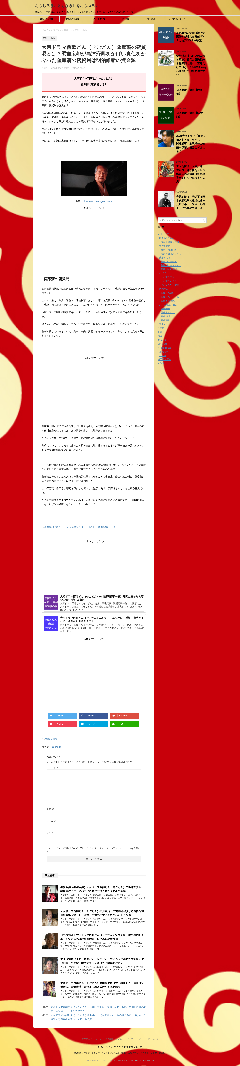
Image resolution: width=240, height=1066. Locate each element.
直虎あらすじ (168, 312)
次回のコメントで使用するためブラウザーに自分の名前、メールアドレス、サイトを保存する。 (93, 850)
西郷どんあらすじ (170, 296)
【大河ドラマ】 (98, 18)
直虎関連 (165, 308)
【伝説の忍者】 (72, 18)
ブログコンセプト (177, 18)
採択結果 (163, 351)
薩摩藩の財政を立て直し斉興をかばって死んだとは (79, 526)
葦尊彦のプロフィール (91, 1039)
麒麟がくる (165, 257)
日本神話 (162, 343)
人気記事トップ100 (114, 1039)
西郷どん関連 (51, 739)
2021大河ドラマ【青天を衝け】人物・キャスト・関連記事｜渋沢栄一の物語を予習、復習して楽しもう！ (191, 143)
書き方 (162, 355)
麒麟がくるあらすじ (171, 265)
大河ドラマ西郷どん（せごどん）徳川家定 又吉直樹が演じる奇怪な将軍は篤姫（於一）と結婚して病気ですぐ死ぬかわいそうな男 (102, 913)
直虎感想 (165, 316)
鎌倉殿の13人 (166, 238)
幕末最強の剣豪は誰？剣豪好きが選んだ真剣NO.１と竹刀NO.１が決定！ (190, 36)
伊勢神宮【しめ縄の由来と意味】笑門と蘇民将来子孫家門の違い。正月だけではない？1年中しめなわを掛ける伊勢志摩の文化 (191, 65)
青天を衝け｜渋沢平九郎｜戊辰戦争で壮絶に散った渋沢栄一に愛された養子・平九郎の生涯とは (190, 202)
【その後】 (125, 18)
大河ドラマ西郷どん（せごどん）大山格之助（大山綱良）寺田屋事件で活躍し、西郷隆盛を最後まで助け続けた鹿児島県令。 (102, 985)
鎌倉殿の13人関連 (170, 242)
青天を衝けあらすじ (171, 253)
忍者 (160, 336)
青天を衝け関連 (169, 249)
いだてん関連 (168, 277)
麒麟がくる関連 (169, 261)
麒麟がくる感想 (169, 269)
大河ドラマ (163, 234)
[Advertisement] (93, 233)
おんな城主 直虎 (168, 304)
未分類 (161, 363)
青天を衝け (165, 246)
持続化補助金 (164, 347)
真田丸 (162, 324)
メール (51, 821)
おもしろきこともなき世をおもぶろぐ (67, 6)
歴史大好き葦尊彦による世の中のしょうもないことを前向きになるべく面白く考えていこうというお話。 (120, 1053)
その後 (161, 328)
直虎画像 (165, 320)
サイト (50, 832)
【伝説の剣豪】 (46, 18)
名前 (50, 809)
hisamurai (56, 746)
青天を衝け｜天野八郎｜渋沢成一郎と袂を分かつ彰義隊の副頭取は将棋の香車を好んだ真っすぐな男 (190, 174)
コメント (53, 767)
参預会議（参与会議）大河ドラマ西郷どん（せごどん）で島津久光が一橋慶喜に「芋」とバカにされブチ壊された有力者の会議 (102, 889)
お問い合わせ (152, 1039)
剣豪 (160, 332)
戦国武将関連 (164, 359)
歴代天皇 (162, 340)
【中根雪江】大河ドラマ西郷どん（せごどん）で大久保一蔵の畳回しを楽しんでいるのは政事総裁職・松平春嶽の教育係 (102, 937)
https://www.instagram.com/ (97, 201)
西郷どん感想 (168, 300)
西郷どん (163, 289)
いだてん (163, 273)
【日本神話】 (151, 18)
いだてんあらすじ (170, 285)
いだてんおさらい (170, 281)
